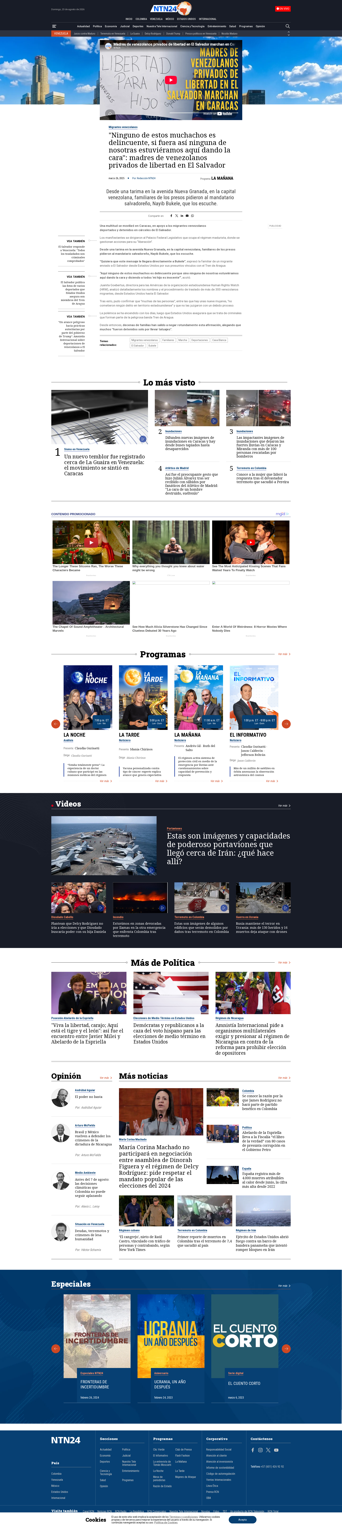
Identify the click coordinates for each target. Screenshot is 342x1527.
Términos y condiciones (183, 1516)
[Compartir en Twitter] (176, 216)
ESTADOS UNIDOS (186, 19)
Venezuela (57, 1479)
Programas (246, 26)
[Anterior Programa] (55, 724)
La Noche (74, 735)
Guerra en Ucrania (247, 917)
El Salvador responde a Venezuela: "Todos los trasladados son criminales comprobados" (71, 254)
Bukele (152, 345)
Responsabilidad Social (218, 1449)
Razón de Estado (162, 1486)
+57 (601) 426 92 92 (272, 1466)
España (246, 1168)
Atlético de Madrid (177, 468)
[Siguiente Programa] (286, 724)
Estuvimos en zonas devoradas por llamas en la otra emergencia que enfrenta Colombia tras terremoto (139, 929)
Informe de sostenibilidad (220, 1467)
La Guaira (135, 33)
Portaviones (174, 828)
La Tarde (129, 735)
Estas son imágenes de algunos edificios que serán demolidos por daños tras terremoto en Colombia (201, 927)
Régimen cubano (129, 1230)
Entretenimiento (217, 26)
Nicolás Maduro (229, 33)
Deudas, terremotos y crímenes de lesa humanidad (92, 1235)
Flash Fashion (182, 1455)
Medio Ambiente (85, 1172)
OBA (208, 1498)
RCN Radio (120, 1511)
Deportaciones (199, 340)
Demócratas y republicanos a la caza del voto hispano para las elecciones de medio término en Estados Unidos (169, 1034)
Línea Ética (212, 1486)
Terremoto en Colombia (251, 468)
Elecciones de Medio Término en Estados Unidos (163, 1018)
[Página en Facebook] (253, 1450)
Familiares (168, 340)
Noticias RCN (104, 1511)
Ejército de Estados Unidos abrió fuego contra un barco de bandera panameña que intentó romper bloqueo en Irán (262, 1243)
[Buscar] (288, 26)
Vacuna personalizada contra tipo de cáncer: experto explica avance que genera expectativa (142, 772)
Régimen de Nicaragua (229, 1018)
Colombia (248, 1091)
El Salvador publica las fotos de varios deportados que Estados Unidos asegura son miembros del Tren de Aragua (73, 293)
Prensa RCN (212, 1492)
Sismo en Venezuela (76, 449)
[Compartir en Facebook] (171, 216)
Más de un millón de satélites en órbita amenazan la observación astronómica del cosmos (254, 772)
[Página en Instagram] (260, 1450)
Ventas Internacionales (218, 1479)
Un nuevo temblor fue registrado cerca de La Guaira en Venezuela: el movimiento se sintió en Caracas (104, 465)
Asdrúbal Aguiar (85, 1090)
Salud (232, 26)
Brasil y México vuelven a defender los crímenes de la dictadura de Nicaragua (93, 1138)
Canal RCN (88, 1511)
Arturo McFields (85, 1125)
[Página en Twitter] (268, 1450)
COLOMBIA (141, 19)
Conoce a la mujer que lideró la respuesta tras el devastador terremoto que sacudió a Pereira (263, 478)
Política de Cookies (166, 1522)
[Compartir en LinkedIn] (182, 216)
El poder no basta (88, 1097)
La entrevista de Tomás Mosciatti (162, 1463)
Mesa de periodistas (159, 1478)
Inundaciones (173, 431)
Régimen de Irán (246, 1230)
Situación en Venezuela (89, 1224)
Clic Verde (159, 1449)
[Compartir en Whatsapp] (192, 216)
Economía (111, 26)
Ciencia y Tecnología (192, 26)
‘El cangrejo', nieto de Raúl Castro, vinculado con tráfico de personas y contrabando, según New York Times (144, 1243)
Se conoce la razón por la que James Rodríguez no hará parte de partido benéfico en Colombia (262, 1102)
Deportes (138, 26)
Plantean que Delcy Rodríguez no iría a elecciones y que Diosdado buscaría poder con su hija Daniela (78, 927)
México (55, 1486)
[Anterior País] (289, 32)
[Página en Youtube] (276, 1450)
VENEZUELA (156, 19)
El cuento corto (244, 1383)
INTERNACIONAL (207, 19)
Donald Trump (173, 33)
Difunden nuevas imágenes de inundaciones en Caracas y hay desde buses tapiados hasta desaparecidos (190, 443)
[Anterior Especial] (55, 1348)
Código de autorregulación (220, 1473)
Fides (216, 1511)
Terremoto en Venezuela (112, 33)
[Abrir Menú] (54, 26)
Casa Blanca (219, 340)
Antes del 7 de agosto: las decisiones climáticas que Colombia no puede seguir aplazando (92, 1187)
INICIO (129, 19)
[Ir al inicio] (71, 1445)
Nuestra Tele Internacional (162, 26)
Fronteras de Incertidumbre (95, 1384)
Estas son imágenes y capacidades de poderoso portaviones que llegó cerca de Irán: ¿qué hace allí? (228, 848)
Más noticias (143, 1076)
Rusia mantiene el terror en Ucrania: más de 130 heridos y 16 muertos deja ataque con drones (261, 927)
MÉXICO (170, 19)
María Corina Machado (133, 1139)
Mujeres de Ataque (185, 1477)
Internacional (58, 1498)
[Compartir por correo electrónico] (187, 216)
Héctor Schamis (91, 1250)
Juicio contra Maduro (84, 33)
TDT (225, 1511)
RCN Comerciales (156, 1511)
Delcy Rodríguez (153, 33)
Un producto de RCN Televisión (247, 1511)
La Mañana (222, 178)
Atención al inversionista (219, 1461)
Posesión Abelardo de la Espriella (72, 1018)
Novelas (205, 1511)
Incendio (118, 917)
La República (137, 1511)
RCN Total (273, 1511)
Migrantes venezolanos (123, 127)
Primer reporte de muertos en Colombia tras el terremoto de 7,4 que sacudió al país (204, 1241)
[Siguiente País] (289, 35)
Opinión (260, 26)
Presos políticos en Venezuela (200, 33)
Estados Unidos (59, 1492)
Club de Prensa (183, 1449)
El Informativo (248, 735)
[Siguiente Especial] (286, 1348)
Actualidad (83, 26)
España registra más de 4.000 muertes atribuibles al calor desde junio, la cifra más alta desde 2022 (264, 1180)
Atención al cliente (216, 1455)
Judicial (125, 26)
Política (97, 26)
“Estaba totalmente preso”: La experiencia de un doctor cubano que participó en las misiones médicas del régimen (87, 770)
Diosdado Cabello (62, 917)
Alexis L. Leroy (90, 1206)
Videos (68, 804)
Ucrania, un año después (170, 1384)
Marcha (182, 340)
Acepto (242, 1519)
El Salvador (137, 345)
